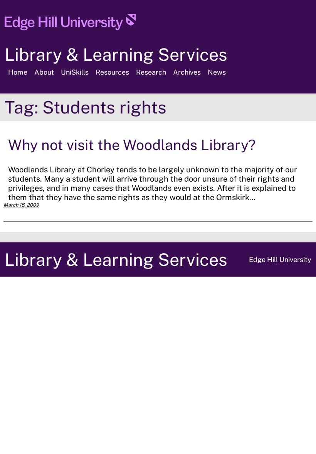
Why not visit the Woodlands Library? (131, 145)
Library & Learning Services (116, 54)
